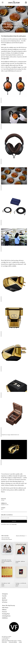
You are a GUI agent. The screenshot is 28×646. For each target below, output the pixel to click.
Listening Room (6, 616)
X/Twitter (4, 602)
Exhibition (5, 618)
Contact (20, 641)
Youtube (4, 596)
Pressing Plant (6, 613)
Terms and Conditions (13, 641)
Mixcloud (4, 600)
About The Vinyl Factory (8, 605)
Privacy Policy (4, 641)
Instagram (5, 593)
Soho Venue (5, 607)
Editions (4, 609)
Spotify (4, 598)
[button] (4, 2)
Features (4, 611)
